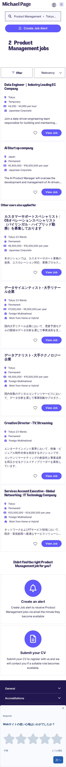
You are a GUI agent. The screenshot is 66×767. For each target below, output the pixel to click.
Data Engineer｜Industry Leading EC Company (30, 86)
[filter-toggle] (14, 73)
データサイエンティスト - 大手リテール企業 (32, 289)
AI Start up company (18, 148)
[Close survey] (63, 708)
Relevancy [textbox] (48, 72)
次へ (58, 760)
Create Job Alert (35, 28)
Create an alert (33, 602)
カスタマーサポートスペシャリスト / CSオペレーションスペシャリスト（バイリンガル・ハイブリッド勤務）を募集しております (32, 222)
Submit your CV (33, 653)
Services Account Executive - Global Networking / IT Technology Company (30, 493)
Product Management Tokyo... (35, 16)
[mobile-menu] (61, 4)
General (10, 688)
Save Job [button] (36, 132)
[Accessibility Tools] (54, 5)
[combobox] (49, 73)
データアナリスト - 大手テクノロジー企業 (32, 357)
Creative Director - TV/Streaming (28, 423)
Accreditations (14, 698)
